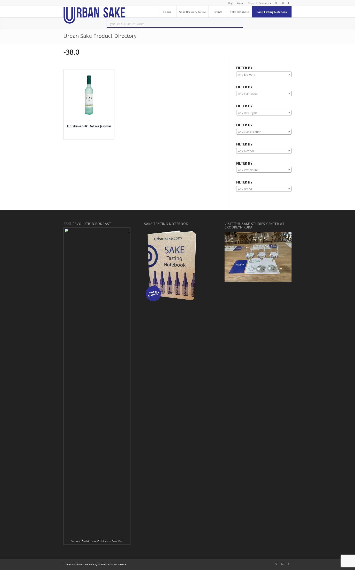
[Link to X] (276, 3)
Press (251, 3)
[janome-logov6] (94, 15)
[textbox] (263, 74)
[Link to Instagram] (282, 3)
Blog (230, 3)
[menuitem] (230, 3)
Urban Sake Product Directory (100, 35)
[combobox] (264, 74)
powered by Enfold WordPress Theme (105, 564)
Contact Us (265, 3)
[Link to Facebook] (288, 3)
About (240, 3)
